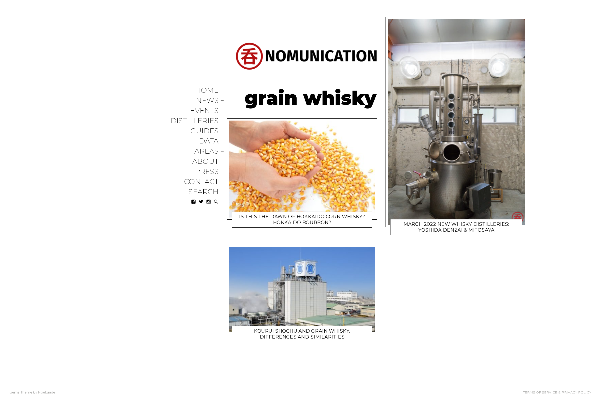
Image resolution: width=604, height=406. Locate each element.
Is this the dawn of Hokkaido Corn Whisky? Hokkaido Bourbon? (302, 219)
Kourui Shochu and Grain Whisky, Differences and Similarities (302, 334)
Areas (206, 151)
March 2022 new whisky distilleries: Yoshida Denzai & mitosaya (456, 227)
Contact (201, 182)
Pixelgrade (46, 392)
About (205, 161)
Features (279, 337)
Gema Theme (20, 392)
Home (206, 90)
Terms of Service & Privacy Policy (557, 392)
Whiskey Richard (299, 223)
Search (203, 192)
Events (204, 111)
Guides (204, 131)
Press (206, 171)
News (207, 100)
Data (208, 141)
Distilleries (194, 121)
